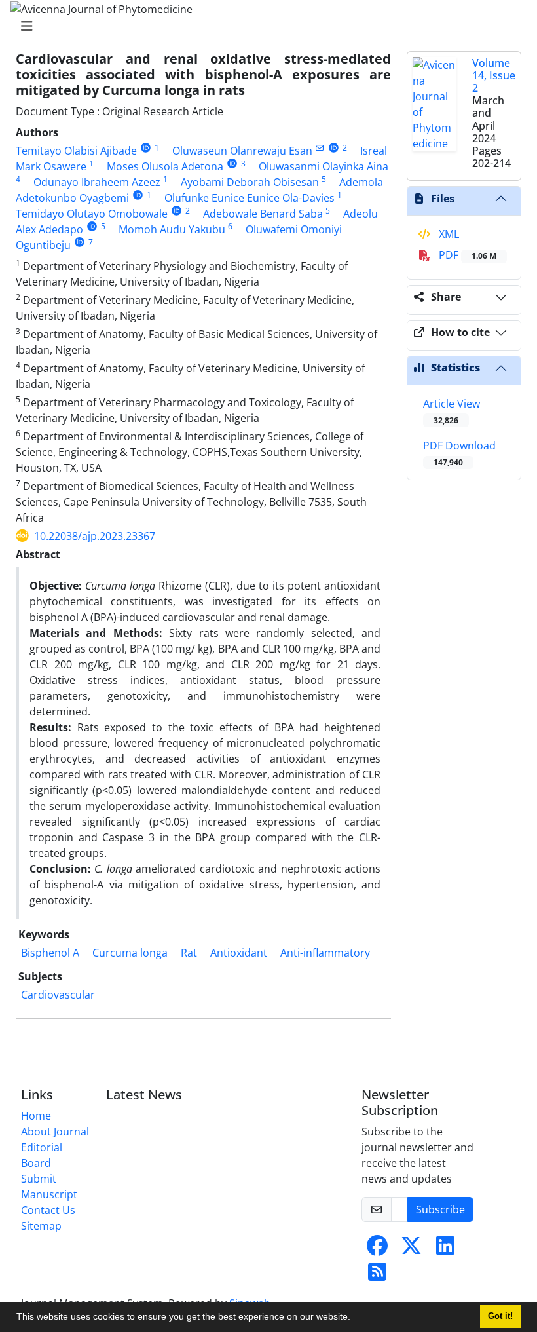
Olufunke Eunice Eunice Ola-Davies (249, 198)
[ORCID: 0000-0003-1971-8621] (145, 147)
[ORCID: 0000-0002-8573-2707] (232, 163)
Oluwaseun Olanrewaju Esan (242, 150)
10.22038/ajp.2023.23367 (94, 536)
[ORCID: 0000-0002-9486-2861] (176, 210)
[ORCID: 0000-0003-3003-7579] (92, 226)
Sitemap (41, 1226)
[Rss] (377, 1275)
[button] (355, 1318)
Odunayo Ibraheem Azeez (96, 182)
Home (36, 1116)
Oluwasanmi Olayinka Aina (323, 166)
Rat (189, 952)
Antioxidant (238, 952)
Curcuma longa (130, 952)
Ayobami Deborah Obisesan (250, 182)
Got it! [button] (500, 1316)
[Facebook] (377, 1249)
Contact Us (48, 1210)
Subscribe (440, 1209)
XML (447, 234)
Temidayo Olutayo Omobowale (92, 213)
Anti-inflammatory (325, 952)
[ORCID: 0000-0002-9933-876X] (333, 147)
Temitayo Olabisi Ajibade (76, 150)
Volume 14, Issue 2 (493, 75)
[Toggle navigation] (264, 26)
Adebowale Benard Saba (263, 213)
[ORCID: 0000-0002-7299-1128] (79, 242)
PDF (466, 255)
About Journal (55, 1131)
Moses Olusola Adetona (165, 166)
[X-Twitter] (411, 1249)
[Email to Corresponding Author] (320, 147)
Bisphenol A (50, 952)
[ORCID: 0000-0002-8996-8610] (138, 194)
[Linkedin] (445, 1249)
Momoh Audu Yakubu (172, 229)
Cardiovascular (58, 994)
